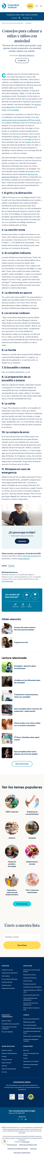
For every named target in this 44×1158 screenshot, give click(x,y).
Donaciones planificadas (30, 1064)
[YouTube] (25, 1119)
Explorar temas (27, 981)
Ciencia (26, 1015)
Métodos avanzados (29, 1022)
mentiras (16, 136)
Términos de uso (12, 1144)
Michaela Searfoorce (26, 55)
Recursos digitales (7, 1031)
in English (22, 60)
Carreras (4, 1072)
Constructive (25, 1141)
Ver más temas (22, 904)
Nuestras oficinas (7, 982)
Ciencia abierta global (29, 1025)
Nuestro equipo (6, 1062)
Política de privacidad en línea (28, 1144)
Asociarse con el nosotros (31, 1061)
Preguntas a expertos (29, 984)
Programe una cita (7, 969)
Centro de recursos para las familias (12, 23)
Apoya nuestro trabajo (22, 1082)
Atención (5, 965)
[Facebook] (18, 1119)
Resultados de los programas (10, 1024)
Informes (4, 1065)
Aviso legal (33, 1148)
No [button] (35, 597)
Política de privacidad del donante (18, 1148)
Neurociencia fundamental (31, 1019)
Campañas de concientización (32, 987)
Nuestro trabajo (6, 1020)
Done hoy (26, 1050)
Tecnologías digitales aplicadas (32, 1028)
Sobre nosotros (8, 1046)
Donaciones (28, 1046)
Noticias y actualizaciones (9, 1053)
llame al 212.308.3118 (17, 1113)
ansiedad (15, 110)
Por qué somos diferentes (9, 979)
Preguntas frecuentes (8, 988)
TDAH (22, 93)
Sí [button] (26, 597)
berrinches (33, 136)
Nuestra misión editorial (9, 1068)
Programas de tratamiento (9, 973)
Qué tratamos (6, 976)
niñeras (28, 142)
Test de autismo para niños (31, 995)
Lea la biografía (7, 581)
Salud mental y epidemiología (32, 1036)
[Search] (36, 6)
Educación (27, 965)
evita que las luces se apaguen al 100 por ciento (21, 120)
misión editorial (23, 558)
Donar (30, 6)
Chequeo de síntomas (29, 977)
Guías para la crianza (29, 974)
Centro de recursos (30, 556)
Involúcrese (26, 1067)
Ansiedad (28, 23)
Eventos (4, 1056)
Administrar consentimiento (22, 1152)
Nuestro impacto (7, 1050)
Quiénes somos (6, 985)
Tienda (25, 1058)
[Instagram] (22, 1119)
